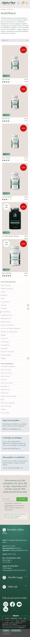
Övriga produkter (6, 355)
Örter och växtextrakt (7, 351)
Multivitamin (5, 393)
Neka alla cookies (16, 630)
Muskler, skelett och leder (9, 396)
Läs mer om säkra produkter (11, 468)
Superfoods (4, 348)
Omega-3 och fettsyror (8, 325)
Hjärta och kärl (5, 376)
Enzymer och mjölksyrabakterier (11, 328)
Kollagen (3, 335)
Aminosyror (4, 338)
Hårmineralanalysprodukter (9, 332)
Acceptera (6, 630)
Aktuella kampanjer (7, 288)
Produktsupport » (7, 568)
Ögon (2, 399)
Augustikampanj (6, 285)
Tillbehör (3, 358)
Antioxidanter (5, 342)
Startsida (3, 9)
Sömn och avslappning (7, 403)
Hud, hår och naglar (7, 383)
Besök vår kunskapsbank (10, 429)
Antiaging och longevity (8, 366)
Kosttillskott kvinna (6, 315)
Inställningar (6, 633)
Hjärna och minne (6, 373)
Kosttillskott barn (6, 322)
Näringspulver (5, 345)
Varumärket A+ (5, 302)
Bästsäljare (4, 295)
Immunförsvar (5, 386)
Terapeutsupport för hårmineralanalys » (14, 570)
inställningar (21, 627)
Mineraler (4, 308)
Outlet (3, 298)
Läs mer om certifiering (10, 448)
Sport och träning (6, 406)
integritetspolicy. (10, 505)
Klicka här (18, 548)
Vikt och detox (5, 413)
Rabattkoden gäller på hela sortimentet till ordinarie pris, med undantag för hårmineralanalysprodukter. (14, 516)
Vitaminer (4, 305)
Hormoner (4, 379)
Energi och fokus (6, 369)
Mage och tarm (5, 389)
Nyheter (3, 292)
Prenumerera (22, 499)
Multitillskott (6, 312)
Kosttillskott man (6, 318)
